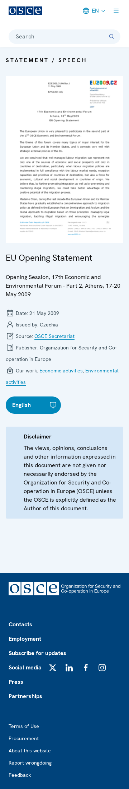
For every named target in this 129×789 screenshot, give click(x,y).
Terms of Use (24, 726)
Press (16, 682)
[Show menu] (116, 11)
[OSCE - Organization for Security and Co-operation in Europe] (25, 10)
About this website (30, 750)
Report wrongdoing (30, 763)
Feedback (20, 775)
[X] (52, 667)
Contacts (20, 624)
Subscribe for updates (37, 653)
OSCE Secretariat (54, 336)
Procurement (24, 738)
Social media (25, 667)
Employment (25, 638)
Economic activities (61, 370)
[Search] (112, 36)
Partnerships (25, 696)
